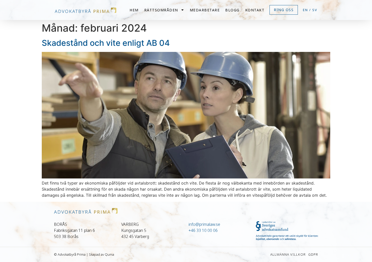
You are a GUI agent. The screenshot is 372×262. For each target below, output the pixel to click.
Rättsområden (161, 10)
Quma (109, 254)
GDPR (313, 254)
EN (305, 10)
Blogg (232, 10)
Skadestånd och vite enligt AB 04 (106, 43)
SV (314, 10)
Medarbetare (205, 10)
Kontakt (255, 10)
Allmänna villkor (288, 254)
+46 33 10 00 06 (203, 230)
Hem (134, 10)
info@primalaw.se (204, 224)
